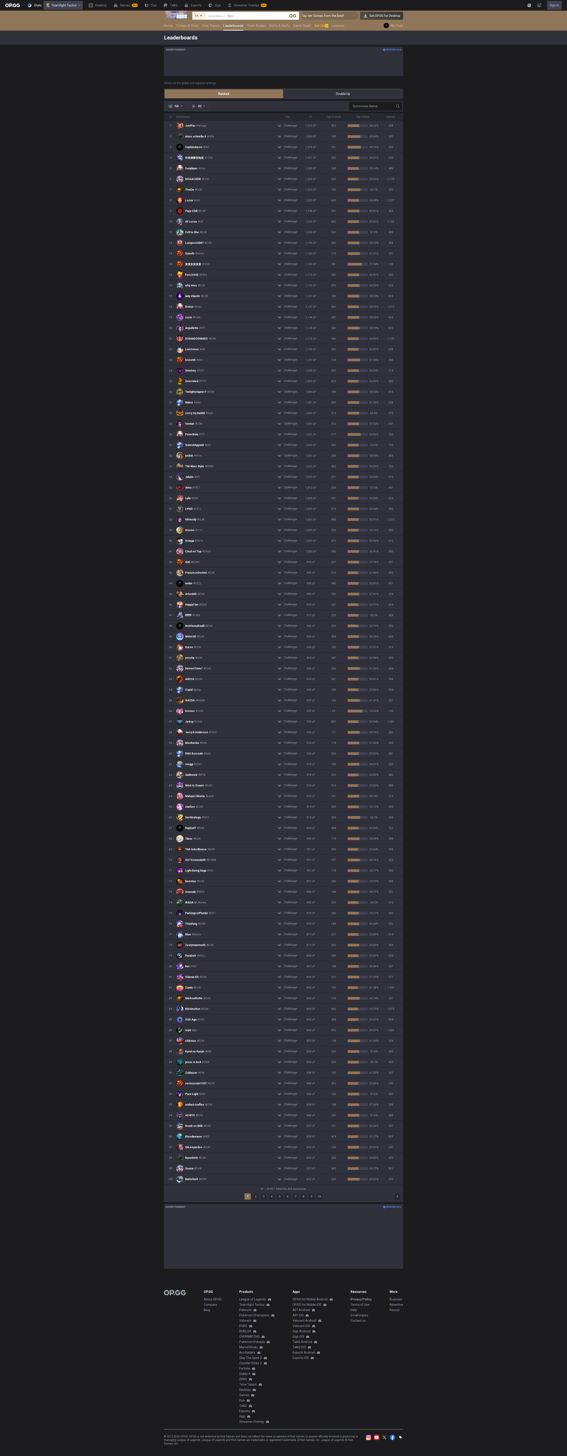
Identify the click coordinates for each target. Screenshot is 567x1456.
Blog (207, 1310)
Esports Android (304, 1352)
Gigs (242, 1416)
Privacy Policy (361, 1299)
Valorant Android (304, 1320)
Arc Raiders (247, 1352)
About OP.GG (212, 1299)
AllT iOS (298, 1315)
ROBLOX (245, 1331)
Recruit (395, 1310)
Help (354, 1310)
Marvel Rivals (248, 1347)
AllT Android (301, 1310)
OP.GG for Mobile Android (310, 1299)
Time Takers (248, 1384)
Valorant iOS (301, 1326)
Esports (244, 1411)
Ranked (223, 94)
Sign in (554, 5)
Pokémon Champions (254, 1315)
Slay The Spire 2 (250, 1358)
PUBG (243, 1326)
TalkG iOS (299, 1347)
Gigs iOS (298, 1336)
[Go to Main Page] (12, 5)
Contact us (358, 1320)
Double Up (343, 94)
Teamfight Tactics (64, 5)
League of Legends (252, 1299)
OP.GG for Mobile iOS (307, 1304)
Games (244, 1395)
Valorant (245, 1320)
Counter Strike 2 (250, 1363)
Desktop (245, 1390)
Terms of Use (360, 1304)
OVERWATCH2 (249, 1336)
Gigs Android (301, 1331)
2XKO (243, 1379)
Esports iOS (301, 1358)
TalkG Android (302, 1342)
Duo (242, 1400)
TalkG (243, 1405)
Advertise (396, 1304)
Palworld (245, 1310)
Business (396, 1299)
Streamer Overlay (251, 1421)
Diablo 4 (244, 1374)
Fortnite (244, 1368)
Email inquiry (359, 1315)
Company (210, 1304)
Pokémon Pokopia (252, 1342)
